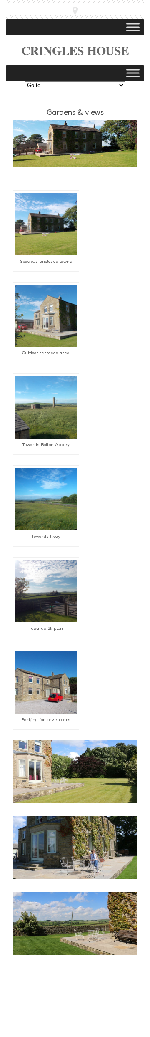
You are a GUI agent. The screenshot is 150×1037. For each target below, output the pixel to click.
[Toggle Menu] (133, 27)
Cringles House (75, 50)
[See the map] (75, 11)
